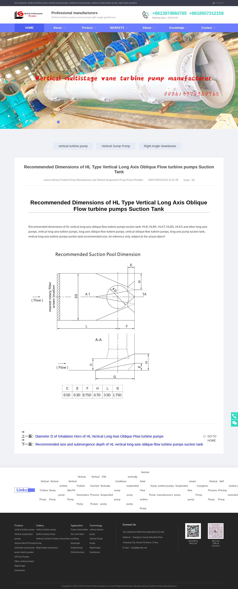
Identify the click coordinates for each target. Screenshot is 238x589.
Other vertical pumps (24, 561)
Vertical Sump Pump (116, 146)
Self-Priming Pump (222, 490)
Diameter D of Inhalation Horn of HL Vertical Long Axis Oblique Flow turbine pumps (99, 436)
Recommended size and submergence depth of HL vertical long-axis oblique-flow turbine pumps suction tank (119, 444)
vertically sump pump (24, 548)
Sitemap (137, 586)
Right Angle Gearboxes (160, 146)
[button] (26, 82)
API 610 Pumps (21, 557)
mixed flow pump (192, 490)
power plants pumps (24, 552)
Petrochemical (77, 552)
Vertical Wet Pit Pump (71, 490)
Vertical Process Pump (212, 490)
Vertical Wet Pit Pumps (25, 543)
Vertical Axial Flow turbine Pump (144, 490)
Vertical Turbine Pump (44, 490)
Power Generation (79, 529)
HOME (29, 27)
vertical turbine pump (73, 146)
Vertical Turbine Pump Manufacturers (159, 586)
